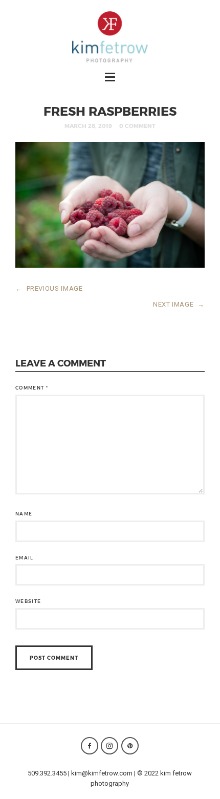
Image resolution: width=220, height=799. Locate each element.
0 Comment (137, 125)
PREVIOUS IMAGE (49, 288)
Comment (31, 388)
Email (24, 557)
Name (23, 513)
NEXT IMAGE (179, 304)
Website (28, 601)
